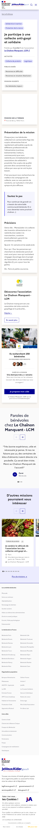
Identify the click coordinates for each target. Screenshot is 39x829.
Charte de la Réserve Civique (11, 723)
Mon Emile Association (27, 705)
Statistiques (5, 751)
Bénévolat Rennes (7, 643)
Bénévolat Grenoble (26, 643)
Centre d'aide (6, 720)
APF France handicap (8, 697)
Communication (7, 735)
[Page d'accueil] (20, 4)
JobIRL (22, 685)
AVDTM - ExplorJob (8, 685)
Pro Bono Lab (24, 708)
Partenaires (5, 739)
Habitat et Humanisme (9, 701)
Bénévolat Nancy (7, 662)
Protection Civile (7, 705)
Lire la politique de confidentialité (12, 820)
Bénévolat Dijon (25, 655)
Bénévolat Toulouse (26, 639)
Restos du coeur (25, 697)
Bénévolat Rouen (7, 639)
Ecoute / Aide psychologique (11, 620)
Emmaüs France (6, 693)
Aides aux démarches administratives (13, 613)
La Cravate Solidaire (26, 689)
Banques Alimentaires (8, 677)
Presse (4, 743)
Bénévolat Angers (25, 659)
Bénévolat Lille (24, 635)
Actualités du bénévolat (9, 731)
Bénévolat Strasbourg (8, 655)
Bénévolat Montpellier (27, 647)
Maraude (4, 593)
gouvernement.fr (25, 786)
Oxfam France (24, 677)
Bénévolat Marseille (26, 651)
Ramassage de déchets (9, 605)
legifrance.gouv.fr (8, 786)
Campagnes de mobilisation (10, 747)
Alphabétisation (7, 601)
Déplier (7, 313)
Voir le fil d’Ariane (7, 14)
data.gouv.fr (22, 790)
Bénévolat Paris (6, 635)
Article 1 (23, 681)
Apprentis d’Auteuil (8, 708)
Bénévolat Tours (7, 651)
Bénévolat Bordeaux (8, 659)
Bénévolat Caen (25, 666)
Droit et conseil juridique (9, 616)
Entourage (23, 701)
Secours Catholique (26, 693)
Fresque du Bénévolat (8, 727)
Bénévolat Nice (6, 666)
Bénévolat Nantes (25, 662)
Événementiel (6, 624)
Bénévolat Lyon (6, 647)
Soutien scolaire (7, 609)
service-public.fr (8, 790)
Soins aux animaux (7, 597)
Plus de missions (18, 576)
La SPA (4, 689)
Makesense (5, 681)
